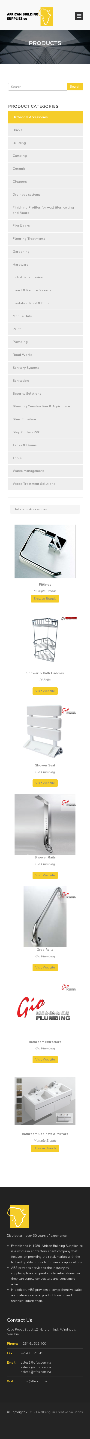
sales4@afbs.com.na (36, 1372)
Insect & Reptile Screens (32, 290)
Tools (17, 458)
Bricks (17, 130)
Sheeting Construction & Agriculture (41, 406)
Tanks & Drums (24, 445)
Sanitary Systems (26, 368)
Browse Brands (45, 599)
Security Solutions (27, 393)
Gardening (21, 251)
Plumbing (20, 342)
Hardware (20, 264)
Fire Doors (21, 226)
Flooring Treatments (29, 239)
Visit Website (45, 691)
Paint (17, 329)
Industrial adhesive (27, 277)
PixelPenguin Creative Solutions (59, 1412)
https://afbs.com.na (34, 1381)
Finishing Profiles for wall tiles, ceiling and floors (43, 210)
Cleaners (20, 181)
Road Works (22, 355)
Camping (20, 156)
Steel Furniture (24, 419)
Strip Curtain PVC (26, 432)
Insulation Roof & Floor (31, 303)
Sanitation (21, 380)
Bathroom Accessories (30, 117)
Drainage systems (26, 194)
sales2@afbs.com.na (36, 1367)
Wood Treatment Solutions (34, 484)
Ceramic (19, 168)
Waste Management (28, 471)
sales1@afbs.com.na (36, 1362)
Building (19, 143)
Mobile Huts (22, 316)
